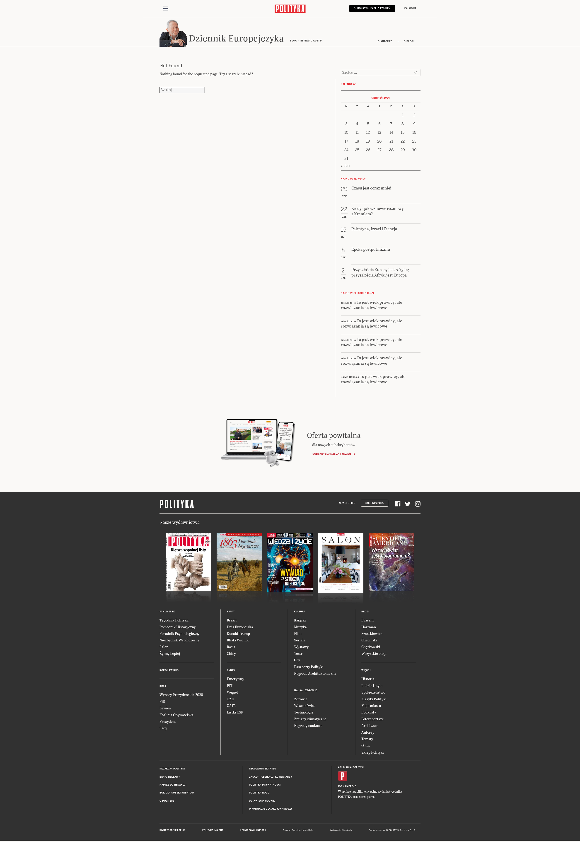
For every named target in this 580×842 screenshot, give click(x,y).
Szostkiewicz (371, 633)
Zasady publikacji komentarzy (270, 776)
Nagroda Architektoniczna (315, 673)
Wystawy (301, 646)
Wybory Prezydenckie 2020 (181, 694)
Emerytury (235, 678)
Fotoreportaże (372, 718)
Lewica (165, 708)
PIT (229, 685)
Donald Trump (238, 633)
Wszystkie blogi (374, 653)
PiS (162, 701)
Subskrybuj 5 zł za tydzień (331, 453)
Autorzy (367, 732)
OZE (230, 698)
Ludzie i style (371, 685)
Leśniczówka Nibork (253, 830)
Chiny (231, 653)
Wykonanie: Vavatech (341, 830)
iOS (340, 786)
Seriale (299, 640)
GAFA (231, 705)
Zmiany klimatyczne (310, 718)
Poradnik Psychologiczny (179, 633)
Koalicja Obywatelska (176, 714)
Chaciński (369, 640)
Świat (231, 611)
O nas (365, 745)
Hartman (368, 626)
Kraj (163, 686)
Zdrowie (300, 698)
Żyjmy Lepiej (170, 653)
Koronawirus (169, 670)
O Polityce (167, 800)
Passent (367, 620)
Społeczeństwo (373, 692)
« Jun (345, 165)
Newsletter (347, 503)
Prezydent (168, 721)
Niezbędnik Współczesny (179, 640)
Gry (297, 659)
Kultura (299, 611)
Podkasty (368, 712)
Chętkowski (370, 646)
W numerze (167, 611)
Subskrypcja (374, 503)
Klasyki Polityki (374, 698)
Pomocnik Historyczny (178, 626)
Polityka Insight (212, 830)
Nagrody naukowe (308, 725)
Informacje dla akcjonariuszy (271, 808)
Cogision (296, 830)
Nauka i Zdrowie (305, 690)
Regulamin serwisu (262, 768)
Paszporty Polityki (309, 666)
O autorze (385, 41)
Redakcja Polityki (172, 768)
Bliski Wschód (238, 640)
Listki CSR (235, 712)
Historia (368, 678)
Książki (300, 620)
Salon (164, 646)
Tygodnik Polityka (174, 620)
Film (298, 633)
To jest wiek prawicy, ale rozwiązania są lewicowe (371, 304)
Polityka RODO (259, 792)
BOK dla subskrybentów (177, 792)
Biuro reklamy (170, 776)
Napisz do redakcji (173, 784)
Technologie (303, 712)
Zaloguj (410, 8)
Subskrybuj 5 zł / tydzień (372, 8)
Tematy (367, 738)
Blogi (365, 611)
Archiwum (369, 725)
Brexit (232, 620)
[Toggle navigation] (166, 8)
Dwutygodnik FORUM (172, 830)
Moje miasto (371, 705)
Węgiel (232, 692)
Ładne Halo (307, 830)
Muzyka (300, 626)
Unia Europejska (240, 626)
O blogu (409, 41)
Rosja (231, 646)
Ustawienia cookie (262, 800)
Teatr (298, 653)
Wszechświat (304, 705)
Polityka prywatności (265, 784)
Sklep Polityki (372, 752)
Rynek (231, 670)
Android (350, 786)
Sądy (163, 727)
